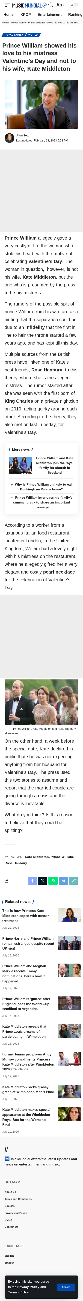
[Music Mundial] (29, 5)
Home (5, 22)
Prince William (62, 857)
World (33, 35)
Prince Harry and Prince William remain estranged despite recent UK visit (28, 943)
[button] (66, 1287)
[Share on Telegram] (63, 881)
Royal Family (18, 22)
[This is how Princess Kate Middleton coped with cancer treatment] (69, 915)
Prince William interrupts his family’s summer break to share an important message (43, 502)
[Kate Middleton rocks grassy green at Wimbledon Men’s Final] (69, 1091)
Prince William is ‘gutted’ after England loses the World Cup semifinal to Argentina (26, 1004)
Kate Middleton (37, 857)
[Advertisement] (41, 191)
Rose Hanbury (16, 863)
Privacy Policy (28, 1287)
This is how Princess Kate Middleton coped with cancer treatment (25, 916)
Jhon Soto (22, 135)
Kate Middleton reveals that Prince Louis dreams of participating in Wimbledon (24, 1031)
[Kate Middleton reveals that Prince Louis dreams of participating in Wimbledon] (69, 1031)
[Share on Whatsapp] (53, 881)
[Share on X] (42, 881)
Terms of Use (18, 1292)
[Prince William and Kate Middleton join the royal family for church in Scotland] (20, 465)
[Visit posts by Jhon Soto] (9, 138)
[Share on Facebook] (32, 881)
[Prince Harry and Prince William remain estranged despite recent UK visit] (69, 943)
